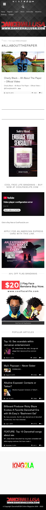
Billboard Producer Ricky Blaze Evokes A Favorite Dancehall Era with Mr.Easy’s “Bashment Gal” (21, 410)
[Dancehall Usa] (23, 25)
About (22, 12)
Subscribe (29, 12)
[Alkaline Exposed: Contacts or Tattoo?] (7, 392)
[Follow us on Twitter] (24, 1)
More (16, 354)
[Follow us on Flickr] (32, 1)
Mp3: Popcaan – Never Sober (19, 365)
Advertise (38, 12)
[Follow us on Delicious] (27, 1)
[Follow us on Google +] (16, 1)
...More (19, 88)
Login (16, 12)
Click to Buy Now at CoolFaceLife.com (15, 222)
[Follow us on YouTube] (30, 1)
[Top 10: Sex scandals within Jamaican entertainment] (7, 351)
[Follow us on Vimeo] (13, 1)
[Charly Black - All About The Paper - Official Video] (23, 61)
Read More (37, 69)
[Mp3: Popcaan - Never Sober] (7, 370)
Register (10, 12)
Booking (3, 14)
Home (3, 12)
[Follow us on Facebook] (21, 1)
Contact (11, 14)
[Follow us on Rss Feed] (18, 1)
